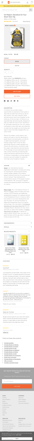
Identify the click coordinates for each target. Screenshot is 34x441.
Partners (4, 413)
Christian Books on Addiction (11, 350)
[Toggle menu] (2, 2)
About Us (20, 397)
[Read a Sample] (10, 26)
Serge (5, 168)
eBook (17, 65)
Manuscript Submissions (8, 426)
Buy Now (17, 96)
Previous (25, 231)
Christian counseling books (11, 362)
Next (29, 231)
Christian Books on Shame (11, 352)
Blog (19, 422)
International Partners (8, 424)
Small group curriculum (10, 357)
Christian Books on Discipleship (12, 359)
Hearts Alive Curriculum (24, 426)
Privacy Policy (22, 401)
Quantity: (7, 69)
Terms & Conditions (23, 403)
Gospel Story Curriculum (24, 424)
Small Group (5, 407)
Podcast (20, 420)
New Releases (6, 399)
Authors (4, 397)
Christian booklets (9, 343)
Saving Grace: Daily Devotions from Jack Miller (23, 249)
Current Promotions (7, 439)
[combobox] (17, 9)
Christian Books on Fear (10, 353)
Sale (3, 415)
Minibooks (5, 403)
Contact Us (5, 433)
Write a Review (26, 21)
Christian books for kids (10, 348)
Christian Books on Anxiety (11, 346)
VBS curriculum (8, 361)
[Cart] (32, 2)
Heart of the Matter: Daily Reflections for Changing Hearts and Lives (10, 250)
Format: (6, 58)
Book (17, 61)
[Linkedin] (14, 101)
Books (4, 401)
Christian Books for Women (11, 345)
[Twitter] (11, 101)
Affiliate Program (6, 430)
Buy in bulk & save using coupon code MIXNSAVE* (17, 6)
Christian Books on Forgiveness (12, 355)
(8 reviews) (15, 21)
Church (4, 409)
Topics (4, 411)
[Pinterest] (17, 101)
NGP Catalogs (22, 399)
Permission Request (7, 428)
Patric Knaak (7, 190)
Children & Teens (6, 405)
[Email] (8, 101)
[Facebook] (4, 101)
